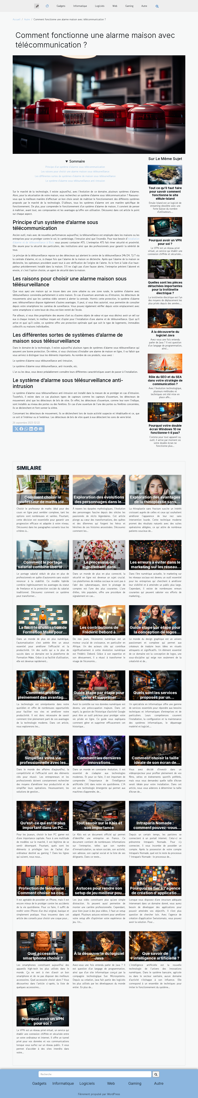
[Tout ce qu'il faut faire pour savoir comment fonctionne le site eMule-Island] (165, 174)
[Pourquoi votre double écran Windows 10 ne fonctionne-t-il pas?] (165, 412)
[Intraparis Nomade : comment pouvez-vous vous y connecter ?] (155, 815)
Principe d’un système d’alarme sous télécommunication (75, 167)
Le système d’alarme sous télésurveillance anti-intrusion (75, 181)
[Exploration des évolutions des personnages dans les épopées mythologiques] (99, 489)
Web (114, 6)
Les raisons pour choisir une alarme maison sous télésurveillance (75, 171)
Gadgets (61, 6)
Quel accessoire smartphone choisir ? (43, 955)
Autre (144, 6)
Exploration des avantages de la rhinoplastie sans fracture (155, 502)
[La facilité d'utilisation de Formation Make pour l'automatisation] (43, 620)
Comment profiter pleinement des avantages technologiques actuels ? (43, 697)
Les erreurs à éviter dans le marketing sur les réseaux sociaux (155, 567)
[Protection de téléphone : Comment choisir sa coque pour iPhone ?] (43, 881)
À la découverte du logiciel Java (165, 333)
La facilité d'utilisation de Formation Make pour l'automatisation (43, 632)
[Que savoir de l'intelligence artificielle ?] (155, 946)
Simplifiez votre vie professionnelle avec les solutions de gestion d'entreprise (43, 765)
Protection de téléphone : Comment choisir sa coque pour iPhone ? (43, 893)
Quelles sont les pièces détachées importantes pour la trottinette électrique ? (165, 288)
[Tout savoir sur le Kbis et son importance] (99, 815)
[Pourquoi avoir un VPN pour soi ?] (165, 227)
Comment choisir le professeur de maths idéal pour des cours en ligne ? (42, 502)
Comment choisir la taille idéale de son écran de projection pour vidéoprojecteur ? (155, 765)
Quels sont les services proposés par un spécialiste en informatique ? (155, 699)
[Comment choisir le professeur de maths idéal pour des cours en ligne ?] (43, 489)
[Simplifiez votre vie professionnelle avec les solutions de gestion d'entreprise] (43, 750)
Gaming (129, 6)
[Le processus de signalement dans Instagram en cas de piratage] (99, 554)
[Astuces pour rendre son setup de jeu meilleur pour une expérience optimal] (99, 881)
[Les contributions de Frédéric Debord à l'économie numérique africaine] (99, 620)
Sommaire (77, 161)
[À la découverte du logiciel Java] (165, 318)
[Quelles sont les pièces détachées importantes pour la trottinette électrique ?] (165, 269)
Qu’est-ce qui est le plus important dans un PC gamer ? (42, 828)
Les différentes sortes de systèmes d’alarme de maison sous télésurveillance (75, 176)
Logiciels (99, 6)
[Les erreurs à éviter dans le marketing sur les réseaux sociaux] (155, 554)
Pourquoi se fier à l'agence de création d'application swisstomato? (155, 893)
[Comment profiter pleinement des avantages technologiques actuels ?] (43, 685)
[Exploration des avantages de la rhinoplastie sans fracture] (155, 489)
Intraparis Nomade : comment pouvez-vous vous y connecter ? (155, 828)
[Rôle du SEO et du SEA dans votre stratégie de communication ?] (165, 363)
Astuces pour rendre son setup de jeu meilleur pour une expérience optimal (99, 893)
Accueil (16, 19)
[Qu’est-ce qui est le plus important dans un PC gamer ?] (43, 815)
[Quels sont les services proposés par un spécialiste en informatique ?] (155, 685)
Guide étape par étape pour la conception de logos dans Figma (155, 632)
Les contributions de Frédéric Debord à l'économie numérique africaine (99, 634)
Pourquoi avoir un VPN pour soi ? (165, 242)
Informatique (80, 6)
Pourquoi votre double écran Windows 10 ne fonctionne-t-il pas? (165, 429)
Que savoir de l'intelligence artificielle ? (155, 955)
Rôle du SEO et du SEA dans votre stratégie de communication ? (165, 380)
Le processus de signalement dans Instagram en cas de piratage (99, 569)
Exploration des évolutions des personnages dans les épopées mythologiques (99, 502)
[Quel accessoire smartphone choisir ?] (43, 946)
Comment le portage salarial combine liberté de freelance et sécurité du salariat (43, 569)
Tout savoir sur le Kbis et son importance (99, 825)
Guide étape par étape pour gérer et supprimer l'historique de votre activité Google (99, 699)
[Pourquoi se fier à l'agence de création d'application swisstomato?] (155, 881)
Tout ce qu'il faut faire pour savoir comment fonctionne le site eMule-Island (165, 193)
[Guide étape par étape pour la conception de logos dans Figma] (155, 620)
